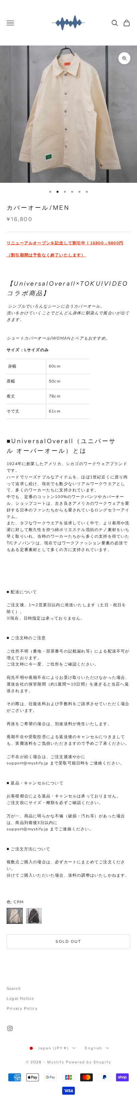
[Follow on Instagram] (10, 1028)
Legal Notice (20, 998)
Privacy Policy (22, 1008)
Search (14, 988)
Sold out (68, 941)
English (93, 1048)
